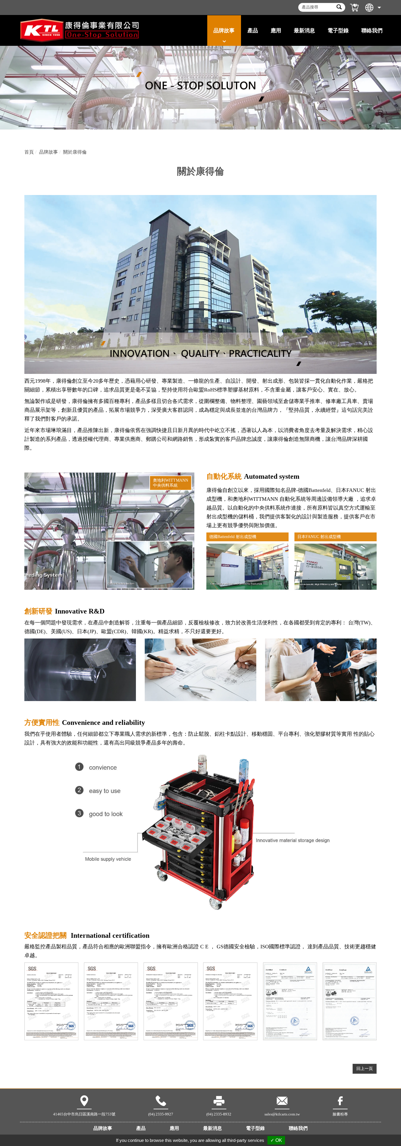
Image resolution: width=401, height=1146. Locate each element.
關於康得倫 (75, 151)
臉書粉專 (340, 1114)
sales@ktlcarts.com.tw (282, 1114)
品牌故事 (48, 151)
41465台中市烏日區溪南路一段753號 (84, 1114)
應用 (174, 1128)
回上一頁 (364, 1068)
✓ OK (276, 1140)
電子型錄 (338, 30)
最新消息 (212, 1128)
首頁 (29, 151)
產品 (141, 1128)
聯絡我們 (372, 30)
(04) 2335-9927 (160, 1114)
